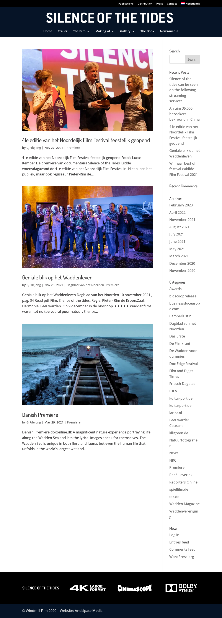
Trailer (62, 31)
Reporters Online (183, 482)
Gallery (125, 31)
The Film (79, 31)
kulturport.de (180, 405)
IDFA (173, 391)
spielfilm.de (178, 489)
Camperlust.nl (180, 316)
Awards (175, 288)
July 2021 (176, 234)
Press (159, 3)
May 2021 (177, 249)
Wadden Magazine (184, 503)
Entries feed (179, 542)
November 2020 (182, 270)
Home (47, 31)
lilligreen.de (178, 433)
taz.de (174, 496)
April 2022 (177, 212)
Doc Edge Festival (183, 363)
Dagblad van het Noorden (85, 285)
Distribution (144, 3)
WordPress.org (181, 556)
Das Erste (177, 336)
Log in (174, 534)
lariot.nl (175, 412)
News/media (169, 31)
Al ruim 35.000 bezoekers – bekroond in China (184, 114)
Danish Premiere (40, 414)
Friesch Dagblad (182, 383)
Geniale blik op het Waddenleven (57, 277)
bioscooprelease (182, 296)
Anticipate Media (89, 610)
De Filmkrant (179, 343)
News (173, 453)
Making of (102, 31)
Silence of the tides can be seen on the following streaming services (183, 89)
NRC (172, 460)
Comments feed (182, 549)
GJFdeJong (33, 148)
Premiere (73, 148)
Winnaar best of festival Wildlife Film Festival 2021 (183, 169)
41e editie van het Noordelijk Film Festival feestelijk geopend (86, 139)
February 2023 (181, 205)
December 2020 (182, 263)
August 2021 (179, 227)
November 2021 (182, 219)
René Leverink (181, 474)
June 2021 (177, 241)
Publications (126, 3)
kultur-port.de (181, 398)
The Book (147, 31)
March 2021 (179, 256)
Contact (172, 3)
